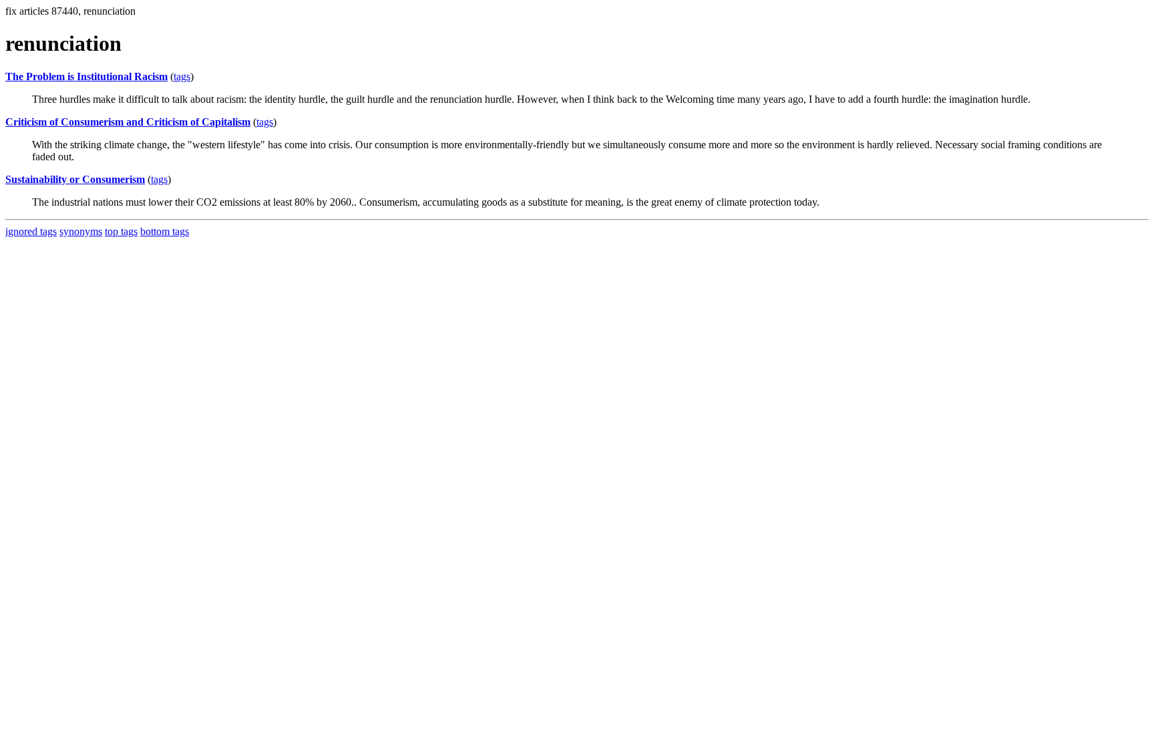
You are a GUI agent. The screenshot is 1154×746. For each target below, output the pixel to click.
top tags (121, 231)
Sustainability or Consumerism (75, 179)
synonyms (80, 231)
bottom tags (164, 231)
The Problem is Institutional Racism (86, 76)
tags (182, 76)
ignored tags (31, 231)
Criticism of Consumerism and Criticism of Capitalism (127, 122)
